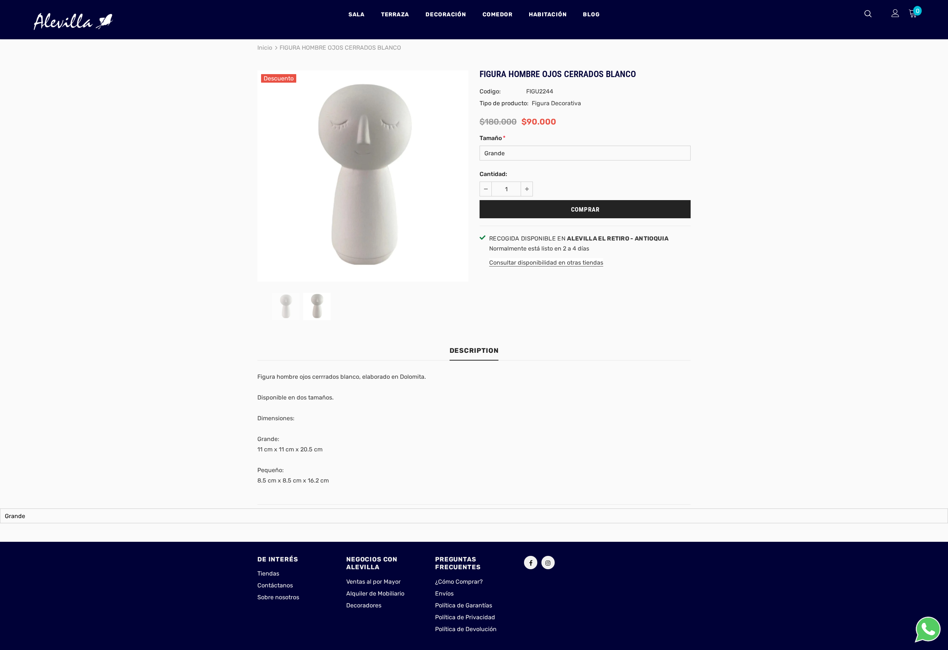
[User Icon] (895, 13)
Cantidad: (493, 174)
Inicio (264, 47)
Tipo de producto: (504, 103)
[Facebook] (530, 562)
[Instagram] (548, 562)
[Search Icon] (872, 13)
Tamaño (492, 138)
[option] (362, 176)
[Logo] (73, 21)
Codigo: (490, 91)
